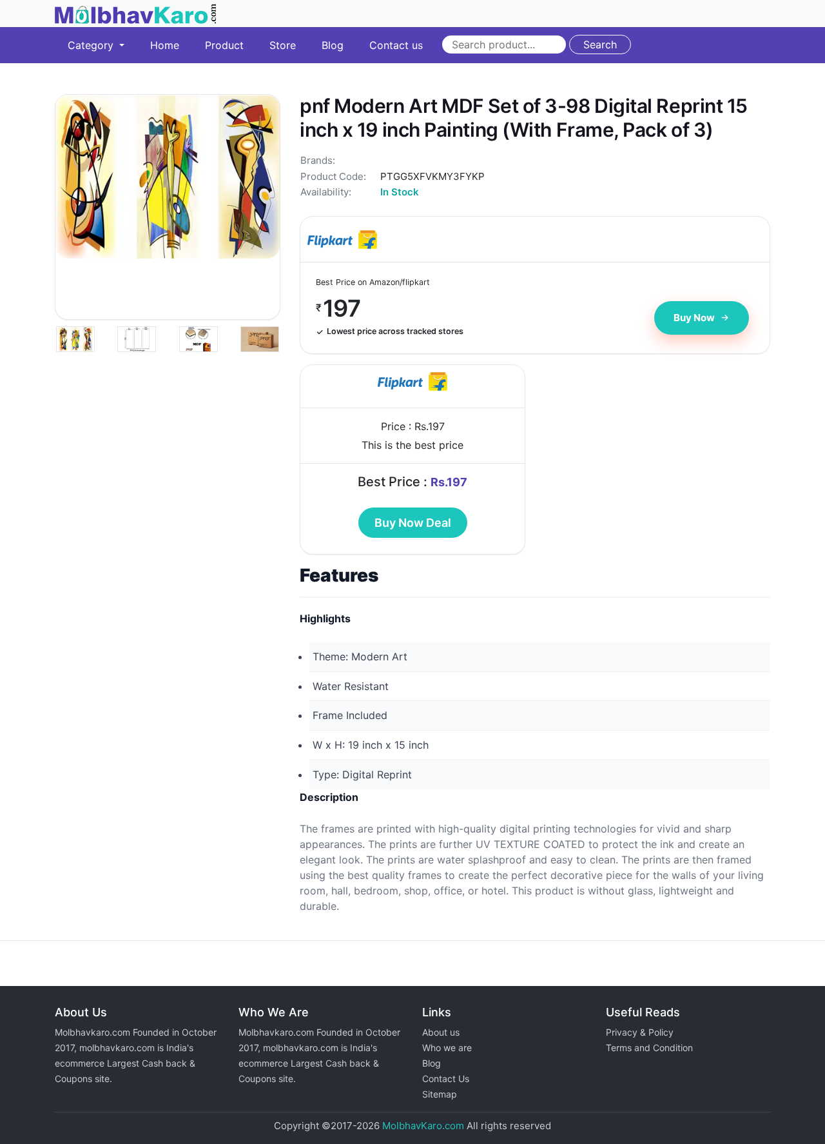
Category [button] (92, 45)
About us (441, 1032)
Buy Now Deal (412, 522)
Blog (333, 45)
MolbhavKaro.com (423, 1125)
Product (224, 45)
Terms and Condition (649, 1047)
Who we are (447, 1047)
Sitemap (439, 1094)
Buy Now (694, 317)
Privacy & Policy (640, 1032)
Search (600, 44)
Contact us (396, 45)
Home (164, 45)
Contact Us (445, 1078)
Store (282, 45)
